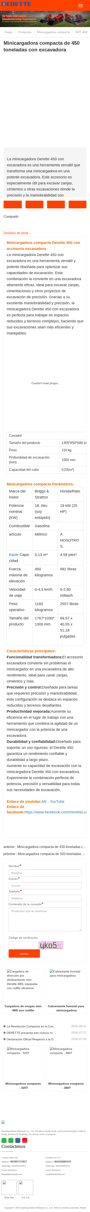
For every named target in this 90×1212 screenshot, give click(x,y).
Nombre (14, 866)
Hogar (8, 32)
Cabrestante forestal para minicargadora (66, 1008)
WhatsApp (77, 204)
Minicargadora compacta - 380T (66, 1085)
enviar (24, 953)
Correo (13, 878)
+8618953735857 (18, 1161)
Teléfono (56, 204)
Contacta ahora (13, 204)
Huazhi (83, 1208)
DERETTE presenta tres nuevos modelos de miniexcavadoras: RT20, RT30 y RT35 (32, 1032)
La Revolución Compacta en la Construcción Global (32, 1026)
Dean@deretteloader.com (11, 1174)
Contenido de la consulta (25, 904)
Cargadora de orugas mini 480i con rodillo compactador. (23, 1008)
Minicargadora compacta (53, 32)
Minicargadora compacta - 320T (23, 1085)
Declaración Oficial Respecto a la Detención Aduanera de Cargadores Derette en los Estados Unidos (32, 1039)
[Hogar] (23, 4)
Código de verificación (23, 937)
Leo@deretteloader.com (55, 1174)
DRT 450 (81, 32)
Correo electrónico (34, 204)
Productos (25, 32)
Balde (14, 555)
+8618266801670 (62, 1161)
